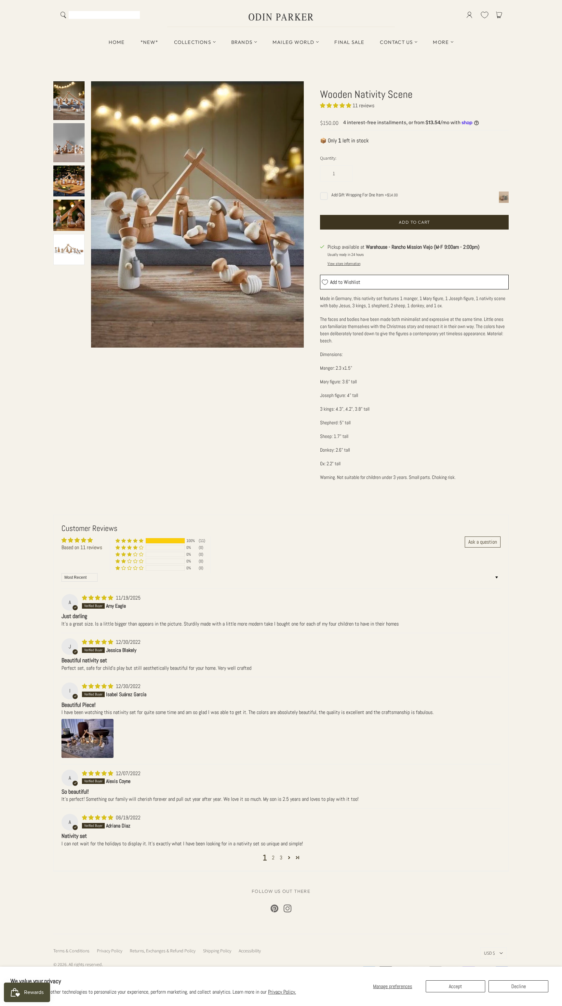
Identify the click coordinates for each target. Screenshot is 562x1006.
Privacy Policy (109, 951)
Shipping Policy (217, 951)
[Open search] (63, 15)
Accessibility (250, 951)
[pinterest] (274, 908)
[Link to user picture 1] (87, 738)
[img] (98, 597)
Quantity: (328, 158)
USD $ (489, 953)
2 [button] (273, 857)
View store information (344, 263)
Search (133, 16)
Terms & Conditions (71, 951)
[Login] (469, 15)
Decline (518, 986)
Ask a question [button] (482, 541)
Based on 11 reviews (81, 547)
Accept (455, 986)
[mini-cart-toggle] (500, 15)
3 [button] (281, 857)
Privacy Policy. (282, 991)
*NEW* (149, 42)
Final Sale (349, 42)
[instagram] (287, 908)
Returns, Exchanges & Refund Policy (162, 951)
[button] (336, 105)
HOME (117, 42)
